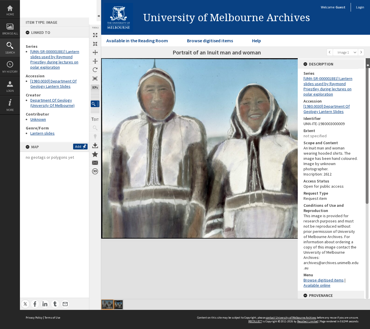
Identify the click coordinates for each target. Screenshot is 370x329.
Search (10, 52)
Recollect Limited (307, 321)
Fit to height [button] (95, 61)
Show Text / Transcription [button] (95, 119)
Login (10, 91)
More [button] (10, 110)
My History (10, 72)
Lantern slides (42, 133)
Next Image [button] (361, 52)
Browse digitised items (210, 40)
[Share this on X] (25, 301)
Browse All (10, 33)
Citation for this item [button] (95, 171)
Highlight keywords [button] (95, 136)
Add (78, 146)
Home (10, 14)
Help (256, 40)
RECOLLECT (255, 321)
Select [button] (355, 52)
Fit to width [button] (95, 52)
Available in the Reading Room (137, 40)
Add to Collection (95, 154)
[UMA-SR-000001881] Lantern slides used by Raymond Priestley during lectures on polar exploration (54, 59)
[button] (95, 103)
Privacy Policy (34, 317)
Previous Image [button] (330, 52)
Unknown (38, 119)
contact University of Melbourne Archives (291, 317)
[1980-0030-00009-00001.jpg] (107, 304)
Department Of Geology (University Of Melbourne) (52, 103)
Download (95, 145)
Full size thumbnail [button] (95, 35)
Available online (317, 285)
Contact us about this (95, 162)
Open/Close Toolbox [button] (99, 10)
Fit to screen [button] (95, 43)
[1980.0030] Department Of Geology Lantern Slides (53, 83)
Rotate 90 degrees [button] (95, 69)
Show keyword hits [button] (95, 128)
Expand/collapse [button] (368, 63)
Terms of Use (52, 317)
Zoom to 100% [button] (95, 78)
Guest (340, 7)
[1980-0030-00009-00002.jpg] (118, 304)
